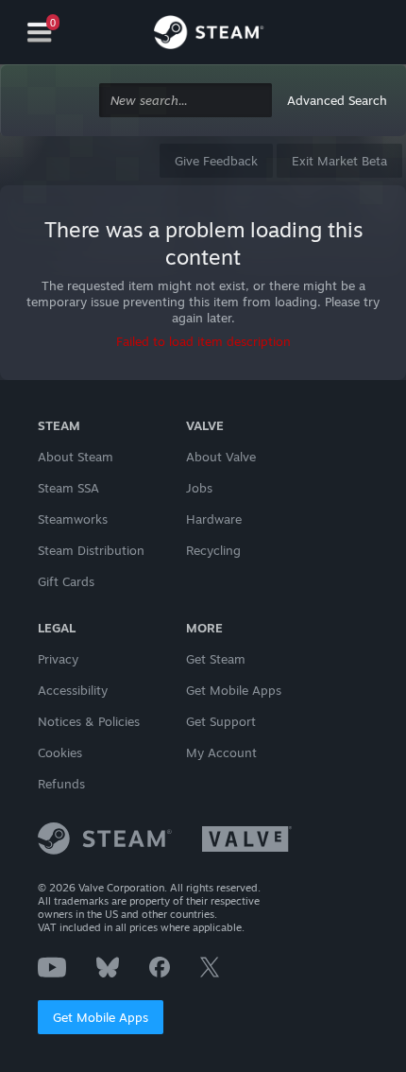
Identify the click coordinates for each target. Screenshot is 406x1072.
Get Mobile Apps (100, 1017)
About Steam (75, 456)
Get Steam (215, 658)
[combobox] (185, 101)
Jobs (199, 487)
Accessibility (73, 690)
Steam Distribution (91, 550)
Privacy (58, 658)
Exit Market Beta (339, 160)
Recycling (213, 550)
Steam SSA (68, 487)
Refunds (61, 783)
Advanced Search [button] (337, 100)
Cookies (60, 752)
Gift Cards (66, 581)
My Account (221, 752)
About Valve (221, 456)
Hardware (214, 519)
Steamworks (73, 519)
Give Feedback (216, 160)
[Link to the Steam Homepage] (209, 35)
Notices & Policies (89, 721)
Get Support (221, 721)
